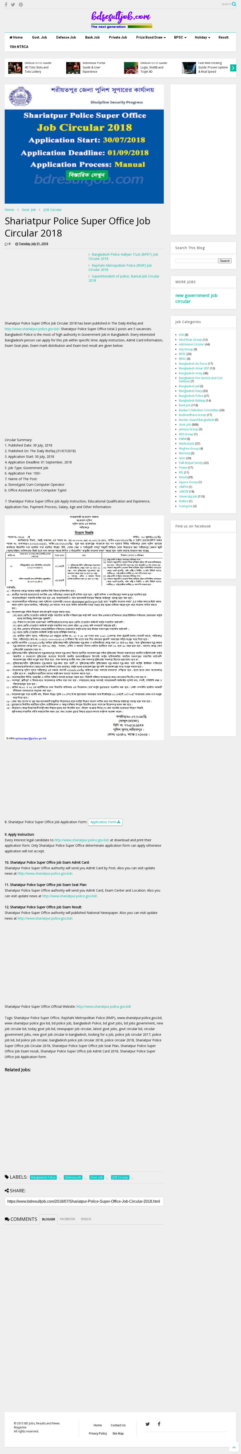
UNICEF (184, 492)
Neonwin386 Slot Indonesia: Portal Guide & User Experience (72, 65)
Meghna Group (189, 448)
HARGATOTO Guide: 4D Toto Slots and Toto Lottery (16, 67)
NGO (182, 458)
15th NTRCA (18, 47)
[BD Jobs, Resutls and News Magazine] (120, 26)
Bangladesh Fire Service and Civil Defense (200, 379)
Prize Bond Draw (149, 37)
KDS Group (186, 434)
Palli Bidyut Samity (191, 463)
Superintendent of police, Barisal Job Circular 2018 (123, 278)
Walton (183, 501)
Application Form (103, 822)
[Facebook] (6, 4)
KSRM (182, 439)
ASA (181, 335)
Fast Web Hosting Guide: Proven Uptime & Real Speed (191, 67)
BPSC (178, 37)
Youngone (186, 506)
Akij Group (186, 349)
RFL (181, 472)
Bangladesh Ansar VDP (194, 368)
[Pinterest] (21, 4)
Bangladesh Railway (192, 401)
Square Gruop (188, 482)
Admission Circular (191, 344)
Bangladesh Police (191, 396)
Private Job (118, 37)
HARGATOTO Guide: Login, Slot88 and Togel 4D (132, 67)
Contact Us (118, 1425)
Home (17, 37)
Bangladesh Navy (190, 391)
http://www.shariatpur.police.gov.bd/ (32, 329)
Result (224, 37)
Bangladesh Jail (189, 386)
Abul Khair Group (190, 340)
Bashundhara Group (192, 415)
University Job (188, 496)
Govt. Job (39, 37)
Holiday (201, 37)
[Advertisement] (44, 285)
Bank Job (92, 37)
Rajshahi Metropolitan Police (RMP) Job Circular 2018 (120, 267)
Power (183, 468)
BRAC (182, 359)
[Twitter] (13, 4)
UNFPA (183, 487)
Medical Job (186, 444)
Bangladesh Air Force (193, 364)
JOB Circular (53, 209)
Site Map (118, 1433)
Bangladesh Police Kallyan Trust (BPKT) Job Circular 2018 (123, 256)
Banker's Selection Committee (199, 410)
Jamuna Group (188, 429)
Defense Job (66, 37)
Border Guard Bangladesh (196, 420)
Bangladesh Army (190, 373)
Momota (184, 453)
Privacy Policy (98, 1433)
